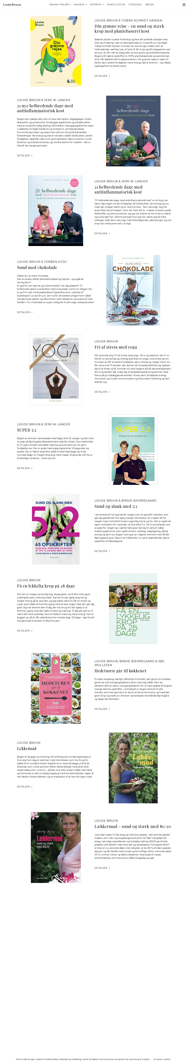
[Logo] (12, 4)
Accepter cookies (162, 1059)
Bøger (149, 4)
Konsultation (116, 4)
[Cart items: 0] (184, 4)
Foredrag (135, 4)
